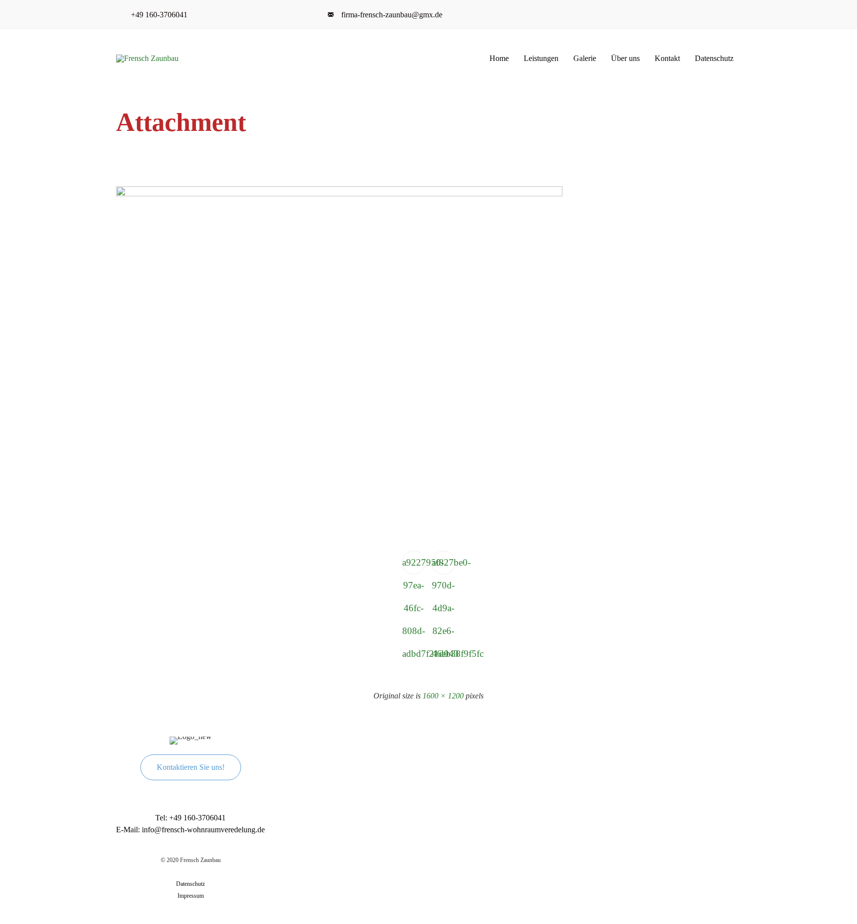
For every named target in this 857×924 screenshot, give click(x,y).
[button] (190, 767)
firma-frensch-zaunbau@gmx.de (391, 14)
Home (499, 58)
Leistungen (541, 58)
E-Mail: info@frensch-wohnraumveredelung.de (190, 829)
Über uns (625, 58)
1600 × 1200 (443, 696)
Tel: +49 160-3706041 (190, 817)
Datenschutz (714, 58)
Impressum (191, 895)
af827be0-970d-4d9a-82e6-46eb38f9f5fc (443, 566)
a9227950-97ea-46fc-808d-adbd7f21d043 (414, 566)
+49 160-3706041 (161, 14)
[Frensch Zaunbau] (151, 58)
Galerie (584, 58)
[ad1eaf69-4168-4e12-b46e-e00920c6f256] (339, 194)
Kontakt (667, 58)
